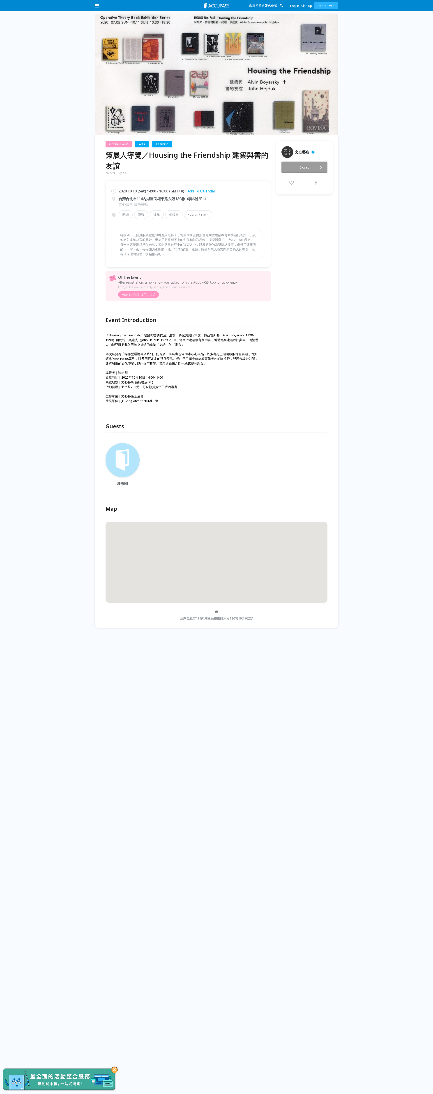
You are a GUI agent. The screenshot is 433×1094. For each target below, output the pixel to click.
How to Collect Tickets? (138, 294)
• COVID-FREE (198, 215)
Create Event (326, 6)
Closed (304, 167)
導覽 (141, 215)
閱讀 (125, 215)
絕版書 (174, 215)
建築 (157, 215)
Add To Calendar (201, 191)
